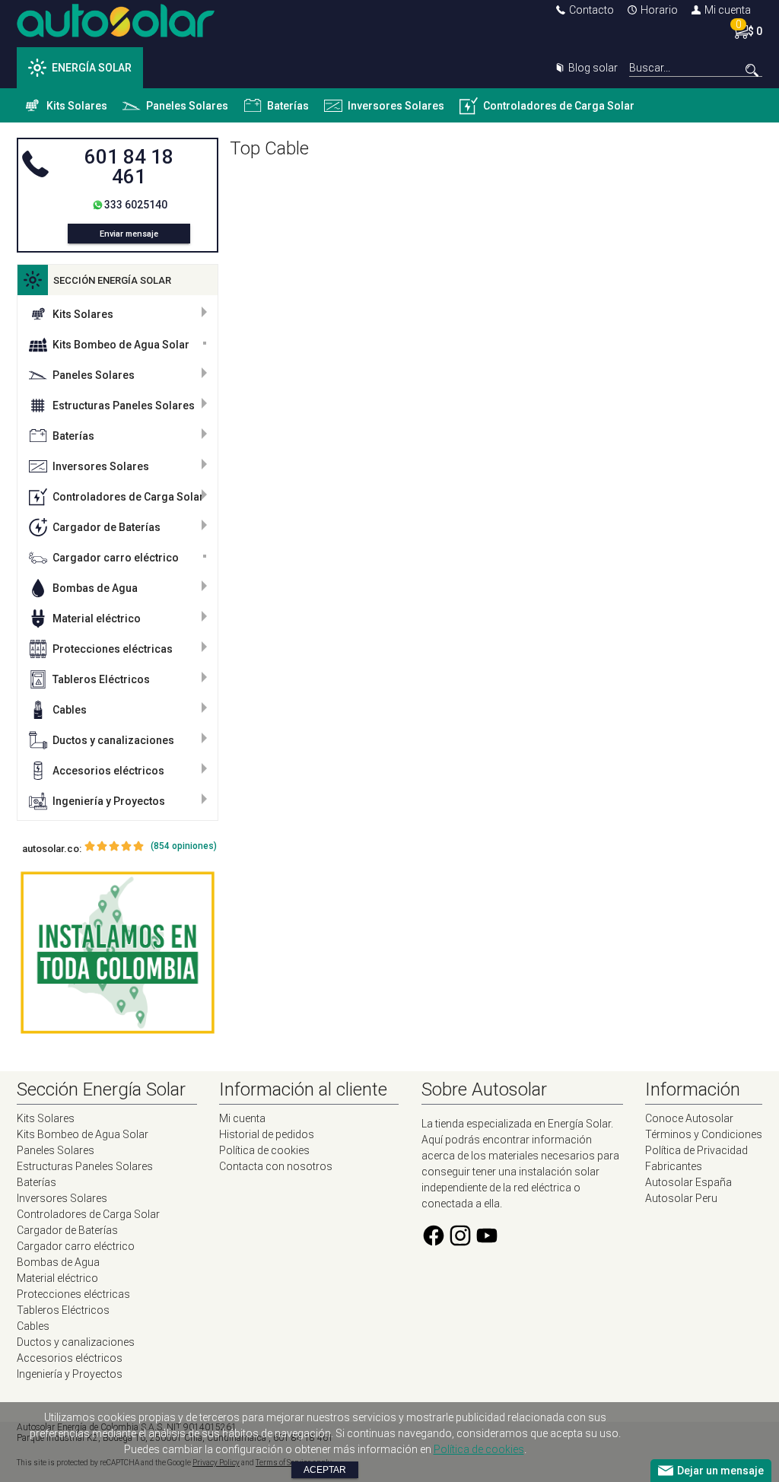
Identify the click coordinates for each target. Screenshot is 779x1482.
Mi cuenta (727, 10)
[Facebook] (433, 1244)
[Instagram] (460, 1244)
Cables (69, 710)
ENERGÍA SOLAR (92, 68)
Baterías (288, 106)
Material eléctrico (96, 618)
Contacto (591, 10)
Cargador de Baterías (106, 527)
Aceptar (325, 1470)
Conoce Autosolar (689, 1118)
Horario (659, 10)
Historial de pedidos (266, 1134)
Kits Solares (76, 106)
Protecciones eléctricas (112, 649)
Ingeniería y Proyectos (108, 801)
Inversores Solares (396, 106)
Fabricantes (673, 1166)
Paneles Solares (187, 106)
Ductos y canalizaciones (113, 740)
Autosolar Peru (681, 1198)
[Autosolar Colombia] (116, 33)
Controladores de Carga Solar (558, 106)
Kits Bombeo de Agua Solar (120, 345)
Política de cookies (264, 1150)
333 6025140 (135, 205)
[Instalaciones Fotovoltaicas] (117, 953)
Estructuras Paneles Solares (123, 405)
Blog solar (593, 68)
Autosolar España (688, 1182)
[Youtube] (487, 1244)
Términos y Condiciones (703, 1134)
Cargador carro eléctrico (115, 558)
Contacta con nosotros (275, 1166)
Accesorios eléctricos (108, 771)
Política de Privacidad (696, 1150)
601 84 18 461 (128, 166)
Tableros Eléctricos (101, 679)
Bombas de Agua (95, 588)
